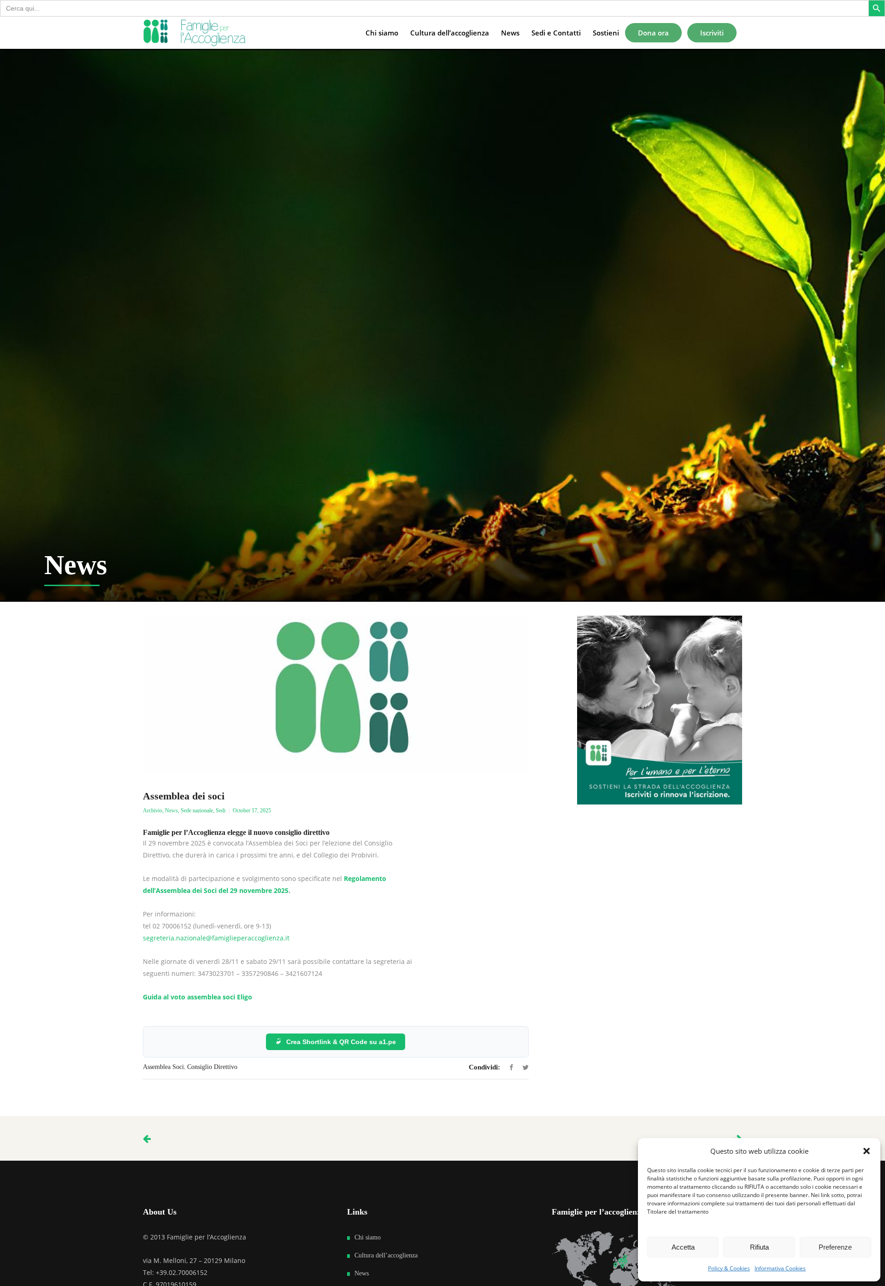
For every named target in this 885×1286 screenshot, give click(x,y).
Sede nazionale (197, 810)
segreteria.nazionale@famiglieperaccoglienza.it (216, 938)
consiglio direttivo (212, 1066)
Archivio (152, 810)
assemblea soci (163, 1066)
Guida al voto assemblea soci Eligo (197, 996)
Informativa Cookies (780, 1268)
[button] (866, 1151)
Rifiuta (759, 1247)
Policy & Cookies (729, 1268)
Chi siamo (367, 1237)
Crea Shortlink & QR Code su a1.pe (341, 1041)
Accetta (683, 1247)
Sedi (220, 810)
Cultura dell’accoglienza (386, 1255)
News (171, 810)
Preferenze (835, 1247)
